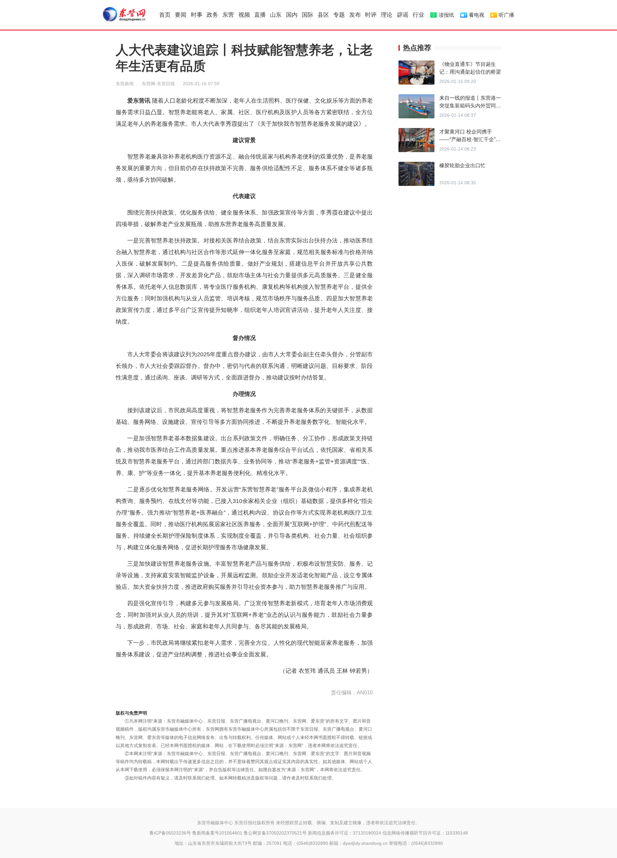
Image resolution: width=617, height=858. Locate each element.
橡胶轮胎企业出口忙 (462, 165)
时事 (196, 15)
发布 (355, 15)
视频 (244, 15)
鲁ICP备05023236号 (170, 832)
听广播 (506, 15)
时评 (371, 15)
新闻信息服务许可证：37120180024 (344, 832)
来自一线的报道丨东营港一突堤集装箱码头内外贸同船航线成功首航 (470, 105)
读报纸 (446, 15)
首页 (165, 15)
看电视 (476, 15)
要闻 (180, 15)
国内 (292, 15)
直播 (260, 15)
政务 (212, 15)
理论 (386, 15)
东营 (228, 15)
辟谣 (402, 15)
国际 (307, 15)
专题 (339, 15)
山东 (276, 15)
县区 (323, 15)
